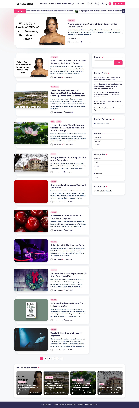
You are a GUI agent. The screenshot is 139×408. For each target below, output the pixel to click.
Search (97, 57)
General (53, 181)
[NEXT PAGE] (61, 358)
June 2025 (97, 137)
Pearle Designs (24, 3)
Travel (53, 154)
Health (59, 121)
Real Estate (54, 86)
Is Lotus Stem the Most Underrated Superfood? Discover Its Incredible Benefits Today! (85, 10)
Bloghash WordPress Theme (88, 405)
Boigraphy (71, 20)
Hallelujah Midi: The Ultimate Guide (67, 245)
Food (52, 121)
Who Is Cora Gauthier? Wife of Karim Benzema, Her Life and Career (107, 78)
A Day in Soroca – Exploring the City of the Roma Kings (107, 102)
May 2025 (97, 141)
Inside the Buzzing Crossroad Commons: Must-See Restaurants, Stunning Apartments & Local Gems (67, 93)
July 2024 (97, 145)
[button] (119, 3)
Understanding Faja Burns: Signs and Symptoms (107, 109)
